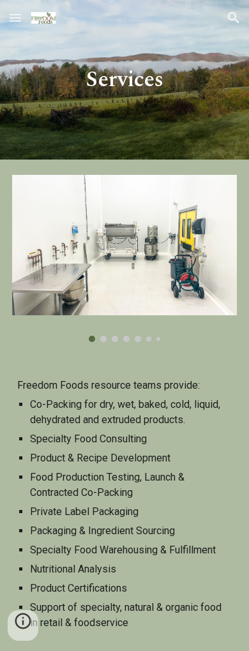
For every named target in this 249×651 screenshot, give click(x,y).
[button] (15, 17)
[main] (124, 80)
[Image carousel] (124, 258)
